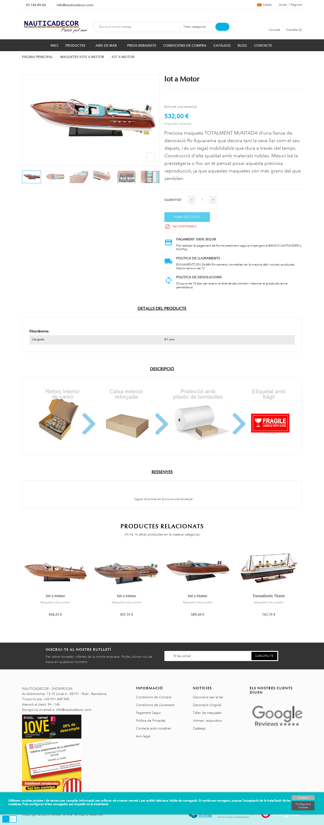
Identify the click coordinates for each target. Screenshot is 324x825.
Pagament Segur (148, 713)
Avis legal (143, 736)
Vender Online (61, 814)
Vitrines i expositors (207, 720)
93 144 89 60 (36, 5)
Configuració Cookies (303, 805)
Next (305, 585)
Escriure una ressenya (180, 106)
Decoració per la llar (208, 697)
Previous (19, 585)
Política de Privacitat (150, 720)
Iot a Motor (55, 596)
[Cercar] (222, 27)
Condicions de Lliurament (155, 705)
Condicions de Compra (153, 697)
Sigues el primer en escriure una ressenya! (163, 499)
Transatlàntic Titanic (269, 596)
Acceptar (303, 797)
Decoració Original (207, 705)
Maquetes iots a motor (55, 602)
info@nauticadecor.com (75, 5)
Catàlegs (199, 728)
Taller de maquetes (207, 713)
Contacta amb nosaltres (153, 728)
